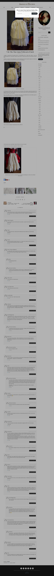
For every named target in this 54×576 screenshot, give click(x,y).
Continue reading (27, 15)
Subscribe (35, 13)
